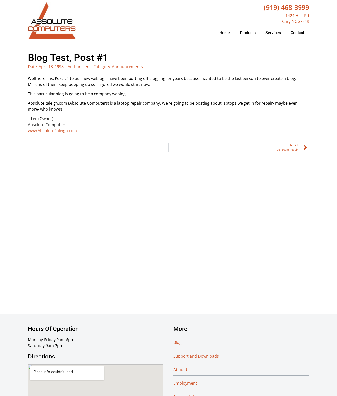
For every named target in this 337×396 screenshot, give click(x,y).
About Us (182, 369)
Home (224, 32)
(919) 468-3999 (286, 7)
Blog (177, 342)
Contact (297, 32)
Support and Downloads (196, 356)
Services (273, 32)
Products (248, 32)
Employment (185, 383)
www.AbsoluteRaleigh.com (52, 130)
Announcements (127, 66)
